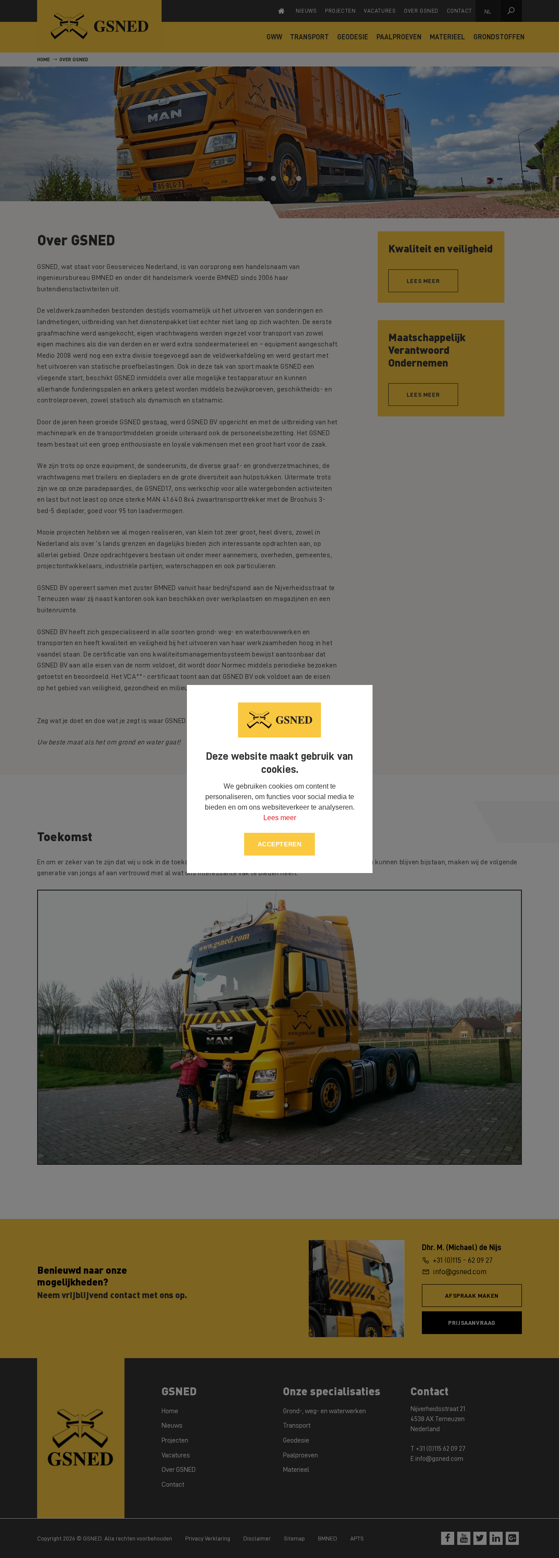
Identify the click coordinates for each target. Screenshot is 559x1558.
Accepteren (280, 844)
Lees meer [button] (279, 817)
